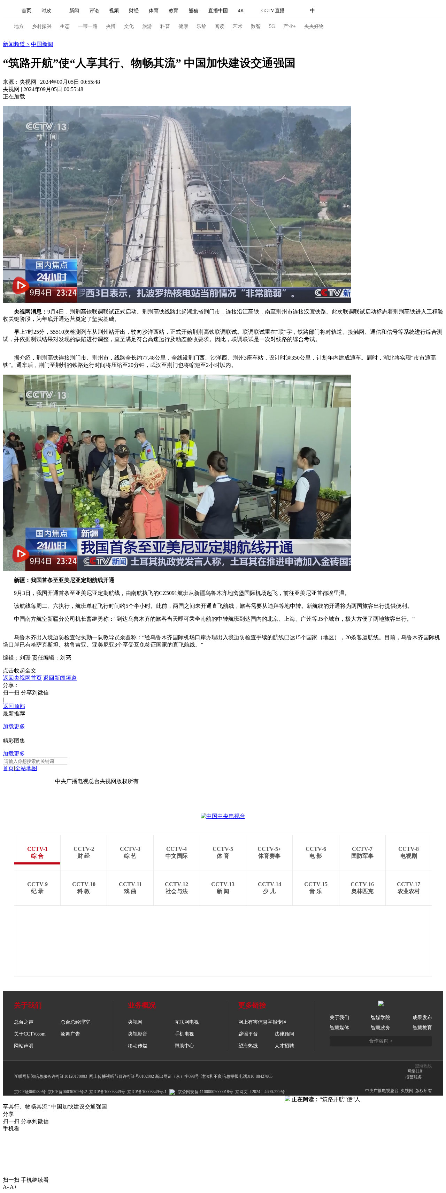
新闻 (74, 10)
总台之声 (23, 1022)
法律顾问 (284, 1034)
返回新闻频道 (60, 678)
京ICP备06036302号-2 (67, 1091)
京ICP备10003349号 (107, 1091)
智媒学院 (380, 1017)
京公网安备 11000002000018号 (205, 1091)
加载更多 (14, 726)
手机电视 (184, 1034)
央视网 (135, 1022)
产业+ (289, 26)
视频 (114, 10)
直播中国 (218, 10)
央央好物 (314, 26)
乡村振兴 (42, 26)
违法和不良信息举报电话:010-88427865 (236, 1076)
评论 (94, 10)
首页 (26, 10)
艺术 (238, 26)
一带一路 (88, 26)
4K (241, 10)
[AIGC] (349, 10)
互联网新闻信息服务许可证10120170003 (50, 1076)
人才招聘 (284, 1045)
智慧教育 (422, 1027)
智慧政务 (380, 1027)
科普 (165, 26)
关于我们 (339, 1017)
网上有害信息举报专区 (262, 1022)
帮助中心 (184, 1045)
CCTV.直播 (273, 10)
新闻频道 (14, 44)
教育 (173, 10)
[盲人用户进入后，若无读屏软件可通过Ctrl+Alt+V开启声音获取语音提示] (383, 10)
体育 (154, 10)
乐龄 (201, 26)
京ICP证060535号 (30, 1091)
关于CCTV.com (30, 1034)
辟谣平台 (248, 1034)
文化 (129, 26)
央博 (111, 26)
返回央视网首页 (22, 678)
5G (272, 26)
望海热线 (423, 1065)
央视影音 (137, 1034)
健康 (183, 26)
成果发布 (422, 1017)
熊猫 (193, 10)
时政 (46, 10)
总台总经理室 (75, 1022)
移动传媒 (137, 1045)
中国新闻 (42, 44)
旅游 (147, 26)
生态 (65, 26)
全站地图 (26, 768)
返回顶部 (14, 706)
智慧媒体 (339, 1027)
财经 (134, 10)
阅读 (219, 26)
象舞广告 (70, 1034)
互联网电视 (187, 1022)
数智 (256, 26)
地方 (19, 26)
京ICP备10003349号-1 (29, 781)
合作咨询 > (381, 1041)
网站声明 (23, 1045)
